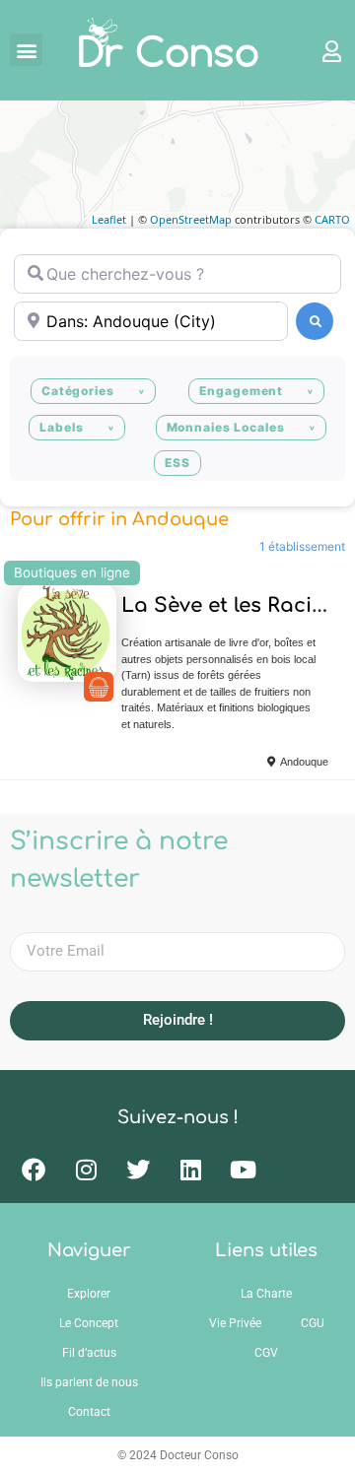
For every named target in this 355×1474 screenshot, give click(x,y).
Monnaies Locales (226, 427)
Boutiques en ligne (72, 572)
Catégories (77, 390)
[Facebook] (33, 1169)
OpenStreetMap (191, 219)
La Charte (266, 1294)
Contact (89, 1412)
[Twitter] (138, 1169)
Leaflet (109, 219)
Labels (61, 427)
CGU (312, 1323)
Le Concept (88, 1323)
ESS (177, 462)
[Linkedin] (190, 1169)
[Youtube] (242, 1169)
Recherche (314, 321)
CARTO (332, 219)
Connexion (322, 50)
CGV (266, 1353)
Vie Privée (235, 1323)
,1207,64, (98, 687)
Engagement (241, 390)
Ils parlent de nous (89, 1382)
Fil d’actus (89, 1353)
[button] (26, 50)
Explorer (88, 1294)
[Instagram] (85, 1169)
